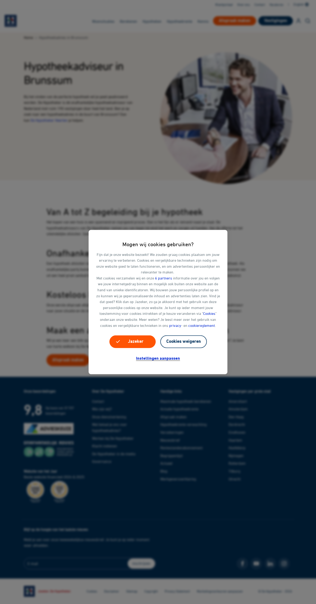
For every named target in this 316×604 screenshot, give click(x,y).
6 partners (163, 278)
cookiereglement (201, 325)
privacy (175, 325)
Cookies (209, 313)
